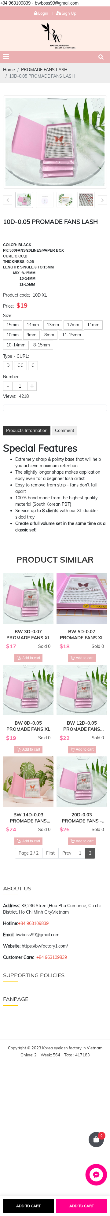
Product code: (16, 295)
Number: (11, 376)
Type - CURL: (16, 356)
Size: (7, 315)
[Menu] (6, 56)
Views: (9, 396)
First (50, 853)
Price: (8, 306)
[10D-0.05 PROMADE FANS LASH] (24, 200)
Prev (66, 853)
